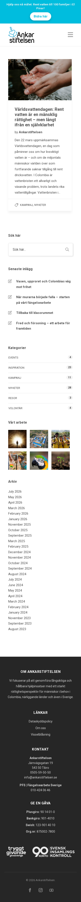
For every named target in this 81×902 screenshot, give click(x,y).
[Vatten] (17, 460)
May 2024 (15, 590)
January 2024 (17, 612)
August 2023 (17, 629)
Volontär (15, 408)
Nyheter (40, 205)
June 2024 (15, 585)
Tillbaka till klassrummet (34, 313)
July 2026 (15, 491)
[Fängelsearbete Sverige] (17, 439)
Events (13, 357)
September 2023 (20, 623)
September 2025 (20, 535)
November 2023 (19, 618)
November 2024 (19, 557)
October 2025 (17, 530)
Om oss (40, 728)
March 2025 (16, 541)
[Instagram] (40, 890)
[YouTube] (51, 890)
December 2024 (19, 552)
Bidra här (41, 16)
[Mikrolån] (60, 460)
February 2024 (18, 607)
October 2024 (17, 563)
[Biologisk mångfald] (39, 460)
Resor (12, 398)
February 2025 (18, 546)
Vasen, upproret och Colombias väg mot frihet (43, 284)
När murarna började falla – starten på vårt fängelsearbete (43, 300)
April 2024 (15, 596)
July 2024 (15, 579)
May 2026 (15, 497)
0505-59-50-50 (40, 772)
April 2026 (15, 502)
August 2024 (17, 574)
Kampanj (26, 205)
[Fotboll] (60, 439)
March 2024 (16, 601)
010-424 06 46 (40, 790)
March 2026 (16, 508)
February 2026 (18, 513)
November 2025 (19, 524)
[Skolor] (39, 439)
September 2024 (20, 568)
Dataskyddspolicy (40, 721)
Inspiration (16, 367)
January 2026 (17, 519)
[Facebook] (30, 890)
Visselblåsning (40, 734)
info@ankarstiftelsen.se (40, 777)
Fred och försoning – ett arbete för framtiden (43, 326)
